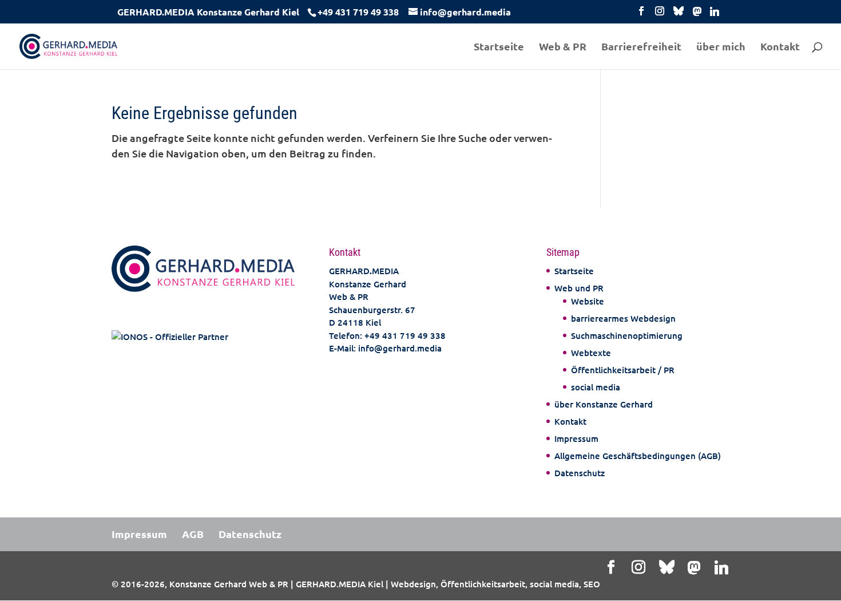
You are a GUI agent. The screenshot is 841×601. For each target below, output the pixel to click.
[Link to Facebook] (641, 14)
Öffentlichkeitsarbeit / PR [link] (623, 369)
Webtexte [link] (591, 352)
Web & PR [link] (562, 47)
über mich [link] (720, 47)
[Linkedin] (714, 14)
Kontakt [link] (780, 47)
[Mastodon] (697, 14)
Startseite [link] (499, 47)
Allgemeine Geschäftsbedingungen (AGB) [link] (637, 455)
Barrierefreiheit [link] (641, 47)
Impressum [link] (576, 438)
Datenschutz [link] (579, 473)
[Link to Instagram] (659, 14)
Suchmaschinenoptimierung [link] (627, 335)
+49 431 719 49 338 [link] (405, 335)
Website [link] (587, 301)
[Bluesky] (678, 14)
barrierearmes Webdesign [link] (623, 318)
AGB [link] (193, 533)
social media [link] (595, 387)
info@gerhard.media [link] (400, 348)
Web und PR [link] (579, 288)
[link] (356, 12)
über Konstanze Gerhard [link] (603, 404)
